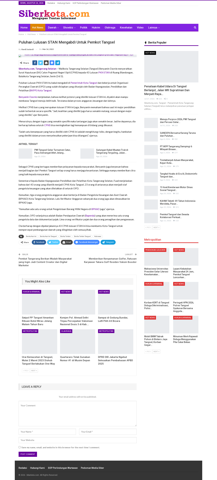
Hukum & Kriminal (31, 292)
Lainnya (152, 27)
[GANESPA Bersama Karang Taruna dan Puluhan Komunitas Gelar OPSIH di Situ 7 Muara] (151, 137)
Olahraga (110, 27)
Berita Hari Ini (31, 236)
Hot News (37, 27)
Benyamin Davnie (28, 96)
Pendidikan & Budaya (155, 250)
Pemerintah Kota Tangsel (84, 82)
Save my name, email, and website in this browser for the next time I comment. (60, 447)
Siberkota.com (26, 68)
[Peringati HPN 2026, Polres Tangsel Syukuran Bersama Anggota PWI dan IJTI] (185, 291)
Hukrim (96, 27)
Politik (83, 27)
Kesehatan (126, 27)
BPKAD (95, 209)
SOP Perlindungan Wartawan (85, 3)
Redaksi (51, 3)
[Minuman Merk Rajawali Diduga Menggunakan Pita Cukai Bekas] (185, 324)
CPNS (47, 125)
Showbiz (68, 27)
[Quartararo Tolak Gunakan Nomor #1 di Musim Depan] (77, 341)
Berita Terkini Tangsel (82, 236)
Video (140, 27)
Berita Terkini (65, 236)
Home (23, 27)
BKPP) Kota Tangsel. (41, 90)
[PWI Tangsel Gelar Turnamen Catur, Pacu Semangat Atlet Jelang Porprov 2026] (25, 154)
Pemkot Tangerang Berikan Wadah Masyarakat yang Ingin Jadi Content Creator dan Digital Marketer (45, 262)
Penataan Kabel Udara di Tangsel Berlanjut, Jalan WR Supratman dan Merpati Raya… (167, 90)
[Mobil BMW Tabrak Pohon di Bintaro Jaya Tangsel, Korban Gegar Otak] (157, 324)
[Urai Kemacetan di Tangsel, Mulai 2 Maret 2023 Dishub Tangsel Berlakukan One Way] (39, 341)
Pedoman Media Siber (111, 3)
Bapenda (90, 215)
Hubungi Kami (63, 3)
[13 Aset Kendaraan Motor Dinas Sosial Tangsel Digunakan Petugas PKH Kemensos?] (151, 191)
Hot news (97, 236)
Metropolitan (30, 331)
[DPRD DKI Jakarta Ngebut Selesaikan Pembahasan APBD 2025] (115, 341)
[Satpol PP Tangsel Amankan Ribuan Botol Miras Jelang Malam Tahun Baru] (39, 302)
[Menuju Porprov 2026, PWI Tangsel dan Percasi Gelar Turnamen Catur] (151, 123)
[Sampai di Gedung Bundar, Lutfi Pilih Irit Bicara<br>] (115, 302)
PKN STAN (104, 72)
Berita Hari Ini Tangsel (48, 236)
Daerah (52, 27)
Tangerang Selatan (46, 68)
